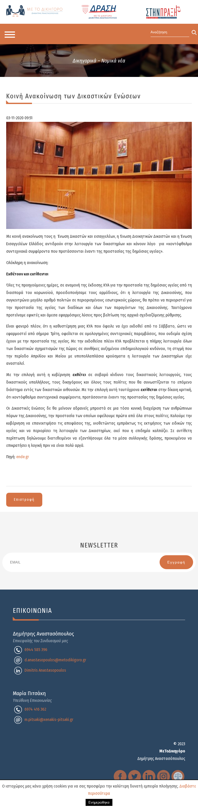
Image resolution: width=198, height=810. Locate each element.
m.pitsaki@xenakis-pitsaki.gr (48, 719)
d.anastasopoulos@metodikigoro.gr (55, 659)
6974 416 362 (35, 709)
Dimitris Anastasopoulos (45, 670)
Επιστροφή (24, 499)
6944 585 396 (35, 649)
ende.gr (22, 456)
